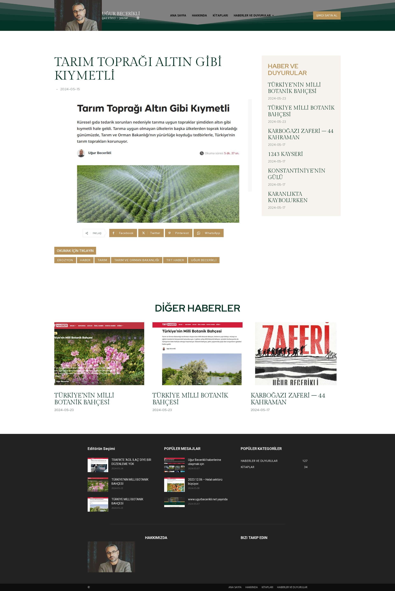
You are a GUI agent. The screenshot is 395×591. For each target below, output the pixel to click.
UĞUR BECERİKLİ (203, 260)
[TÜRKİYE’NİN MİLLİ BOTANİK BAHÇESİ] (99, 353)
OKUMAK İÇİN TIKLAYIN (75, 250)
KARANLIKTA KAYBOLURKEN (288, 197)
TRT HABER (175, 260)
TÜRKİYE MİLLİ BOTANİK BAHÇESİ (190, 399)
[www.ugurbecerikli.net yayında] (174, 502)
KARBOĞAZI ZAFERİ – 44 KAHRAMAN (288, 399)
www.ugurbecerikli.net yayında (208, 499)
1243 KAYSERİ (285, 154)
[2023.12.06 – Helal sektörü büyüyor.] (174, 484)
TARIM (102, 260)
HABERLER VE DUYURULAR (292, 587)
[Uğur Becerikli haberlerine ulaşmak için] (174, 465)
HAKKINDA (251, 587)
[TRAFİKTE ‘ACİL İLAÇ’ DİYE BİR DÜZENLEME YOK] (98, 465)
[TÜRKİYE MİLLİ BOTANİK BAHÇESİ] (197, 353)
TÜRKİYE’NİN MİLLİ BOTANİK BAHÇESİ (294, 88)
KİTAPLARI (267, 587)
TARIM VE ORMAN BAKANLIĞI (136, 260)
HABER (85, 260)
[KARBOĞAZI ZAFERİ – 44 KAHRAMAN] (296, 353)
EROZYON (65, 260)
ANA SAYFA (235, 587)
